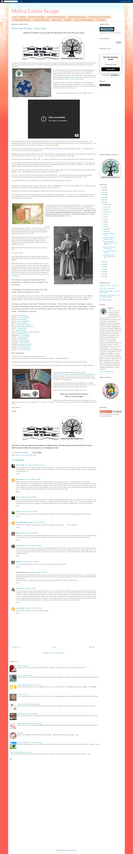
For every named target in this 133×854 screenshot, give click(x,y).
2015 (103, 271)
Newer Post (16, 647)
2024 (103, 192)
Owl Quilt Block (23, 339)
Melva (112, 308)
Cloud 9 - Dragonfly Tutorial (25, 675)
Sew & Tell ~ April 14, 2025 (107, 288)
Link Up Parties (101, 20)
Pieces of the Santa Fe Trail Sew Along (99, 17)
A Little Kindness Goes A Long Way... (28, 714)
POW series (33, 455)
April (104, 224)
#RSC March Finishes (106, 300)
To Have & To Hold (23, 694)
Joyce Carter (20, 479)
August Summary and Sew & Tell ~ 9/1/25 (29, 685)
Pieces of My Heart (23, 666)
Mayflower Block (22, 319)
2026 (103, 187)
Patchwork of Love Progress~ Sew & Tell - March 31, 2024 (110, 296)
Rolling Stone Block (23, 337)
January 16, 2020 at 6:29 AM (32, 479)
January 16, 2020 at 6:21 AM (36, 465)
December (106, 204)
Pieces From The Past (22, 455)
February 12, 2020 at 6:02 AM (38, 572)
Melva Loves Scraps (35, 11)
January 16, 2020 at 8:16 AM (29, 511)
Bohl (18, 191)
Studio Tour (68, 20)
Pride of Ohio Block (24, 349)
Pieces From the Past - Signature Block (109, 238)
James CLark (20, 608)
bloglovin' (67, 79)
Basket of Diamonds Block (23, 324)
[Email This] (33, 453)
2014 (103, 274)
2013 (103, 276)
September (106, 212)
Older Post (92, 647)
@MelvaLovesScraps (60, 374)
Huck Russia (39, 180)
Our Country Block (22, 323)
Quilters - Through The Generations (84, 20)
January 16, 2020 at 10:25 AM (36, 522)
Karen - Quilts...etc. (22, 465)
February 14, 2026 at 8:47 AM (33, 608)
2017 (103, 266)
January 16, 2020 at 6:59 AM (28, 497)
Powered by (106, 75)
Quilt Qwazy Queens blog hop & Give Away (30, 723)
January (105, 231)
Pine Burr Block (25, 335)
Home (14, 17)
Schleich (17, 186)
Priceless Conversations (48, 402)
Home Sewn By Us (21, 522)
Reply (17, 473)
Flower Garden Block (24, 321)
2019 (103, 262)
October (105, 209)
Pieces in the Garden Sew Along (21, 20)
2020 (103, 202)
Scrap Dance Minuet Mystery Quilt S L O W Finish (110, 243)
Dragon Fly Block (21, 330)
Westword (16, 276)
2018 (103, 264)
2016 (103, 269)
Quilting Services (56, 20)
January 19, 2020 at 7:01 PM (30, 561)
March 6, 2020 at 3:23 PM (28, 588)
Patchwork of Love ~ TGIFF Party (109, 285)
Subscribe (110, 69)
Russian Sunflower (22, 332)
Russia (22, 194)
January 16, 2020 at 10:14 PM (32, 545)
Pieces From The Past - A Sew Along (109, 247)
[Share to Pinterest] (41, 453)
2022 (103, 197)
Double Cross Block (25, 344)
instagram (81, 79)
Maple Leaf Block (25, 340)
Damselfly (20, 733)
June (104, 219)
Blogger (74, 850)
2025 (103, 190)
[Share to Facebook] (39, 453)
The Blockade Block (24, 347)
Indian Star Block (23, 333)
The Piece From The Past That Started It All (109, 256)
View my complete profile (107, 371)
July (104, 216)
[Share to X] (37, 453)
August (105, 214)
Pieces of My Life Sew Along (41, 20)
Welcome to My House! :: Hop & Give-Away (30, 742)
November (106, 207)
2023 (103, 195)
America (90, 93)
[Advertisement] (111, 120)
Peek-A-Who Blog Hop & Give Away (21, 752)
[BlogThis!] (35, 453)
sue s (17, 497)
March (105, 226)
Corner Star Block (24, 342)
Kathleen (18, 561)
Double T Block (26, 346)
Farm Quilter (20, 545)
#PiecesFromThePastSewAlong (85, 374)
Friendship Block (22, 328)
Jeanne (18, 511)
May (104, 221)
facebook (73, 79)
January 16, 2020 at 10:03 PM (29, 533)
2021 (103, 200)
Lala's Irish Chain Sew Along (36, 17)
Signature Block (23, 315)
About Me (22, 17)
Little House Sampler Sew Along (77, 17)
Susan (18, 588)
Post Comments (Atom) (57, 653)
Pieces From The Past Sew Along (56, 17)
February (106, 229)
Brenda (18, 533)
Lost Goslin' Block (24, 317)
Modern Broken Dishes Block (25, 326)
